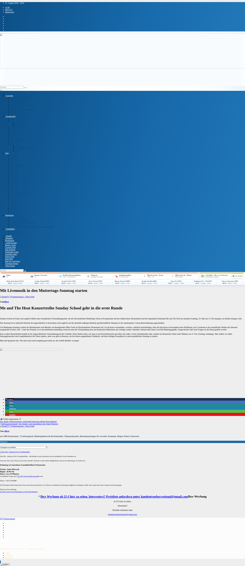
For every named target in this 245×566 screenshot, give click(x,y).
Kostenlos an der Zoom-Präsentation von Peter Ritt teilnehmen (19, 492)
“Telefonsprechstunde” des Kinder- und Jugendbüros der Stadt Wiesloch (29, 424)
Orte (7, 153)
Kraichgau (14, 172)
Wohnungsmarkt (16, 142)
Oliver (6, 302)
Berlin (12, 162)
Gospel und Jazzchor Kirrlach (27, 146)
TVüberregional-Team (6, 549)
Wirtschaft (14, 112)
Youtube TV (15, 114)
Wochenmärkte (16, 231)
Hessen (13, 174)
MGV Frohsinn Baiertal (25, 149)
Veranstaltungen (16, 234)
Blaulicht (9, 238)
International (15, 121)
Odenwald (14, 188)
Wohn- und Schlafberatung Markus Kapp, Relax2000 (31, 227)
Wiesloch (14, 213)
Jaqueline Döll (11, 254)
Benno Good (10, 245)
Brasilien (18, 126)
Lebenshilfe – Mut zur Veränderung (217, 275)
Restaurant (14, 105)
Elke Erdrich (10, 250)
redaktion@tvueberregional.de (35, 549)
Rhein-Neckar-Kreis (18, 181)
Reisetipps (14, 137)
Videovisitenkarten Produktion (22, 109)
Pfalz (12, 190)
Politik (12, 132)
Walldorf (13, 208)
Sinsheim (14, 201)
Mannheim (14, 183)
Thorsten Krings (11, 263)
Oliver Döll (9, 257)
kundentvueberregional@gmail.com (122, 514)
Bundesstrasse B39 (18, 165)
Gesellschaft (10, 116)
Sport (17, 151)
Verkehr (13, 204)
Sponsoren (9, 215)
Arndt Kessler (11, 243)
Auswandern (20, 123)
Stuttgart (13, 197)
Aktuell (8, 236)
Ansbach (13, 155)
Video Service (16, 107)
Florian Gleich (16, 218)
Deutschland (15, 167)
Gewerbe (9, 96)
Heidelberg (14, 176)
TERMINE (10, 229)
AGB (7, 7)
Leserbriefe (14, 130)
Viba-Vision (10, 266)
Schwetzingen (16, 195)
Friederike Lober (12, 252)
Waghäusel (14, 206)
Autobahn (14, 158)
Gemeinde (14, 119)
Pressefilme (14, 103)
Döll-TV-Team (19, 549)
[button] (9, 399)
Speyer (13, 199)
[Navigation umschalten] (1, 90)
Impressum (9, 12)
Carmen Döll (10, 247)
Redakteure (9, 241)
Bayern (13, 160)
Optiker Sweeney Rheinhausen (22, 222)
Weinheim (14, 211)
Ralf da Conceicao (12, 261)
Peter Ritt (9, 259)
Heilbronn (14, 178)
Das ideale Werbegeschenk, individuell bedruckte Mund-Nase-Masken (28, 422)
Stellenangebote (16, 139)
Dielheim (14, 169)
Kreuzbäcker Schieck (18, 220)
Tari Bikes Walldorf (18, 224)
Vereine (13, 144)
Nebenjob (14, 135)
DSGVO (8, 10)
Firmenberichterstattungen (20, 98)
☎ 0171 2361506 (237, 276)
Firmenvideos (15, 100)
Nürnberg (14, 185)
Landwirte (14, 128)
